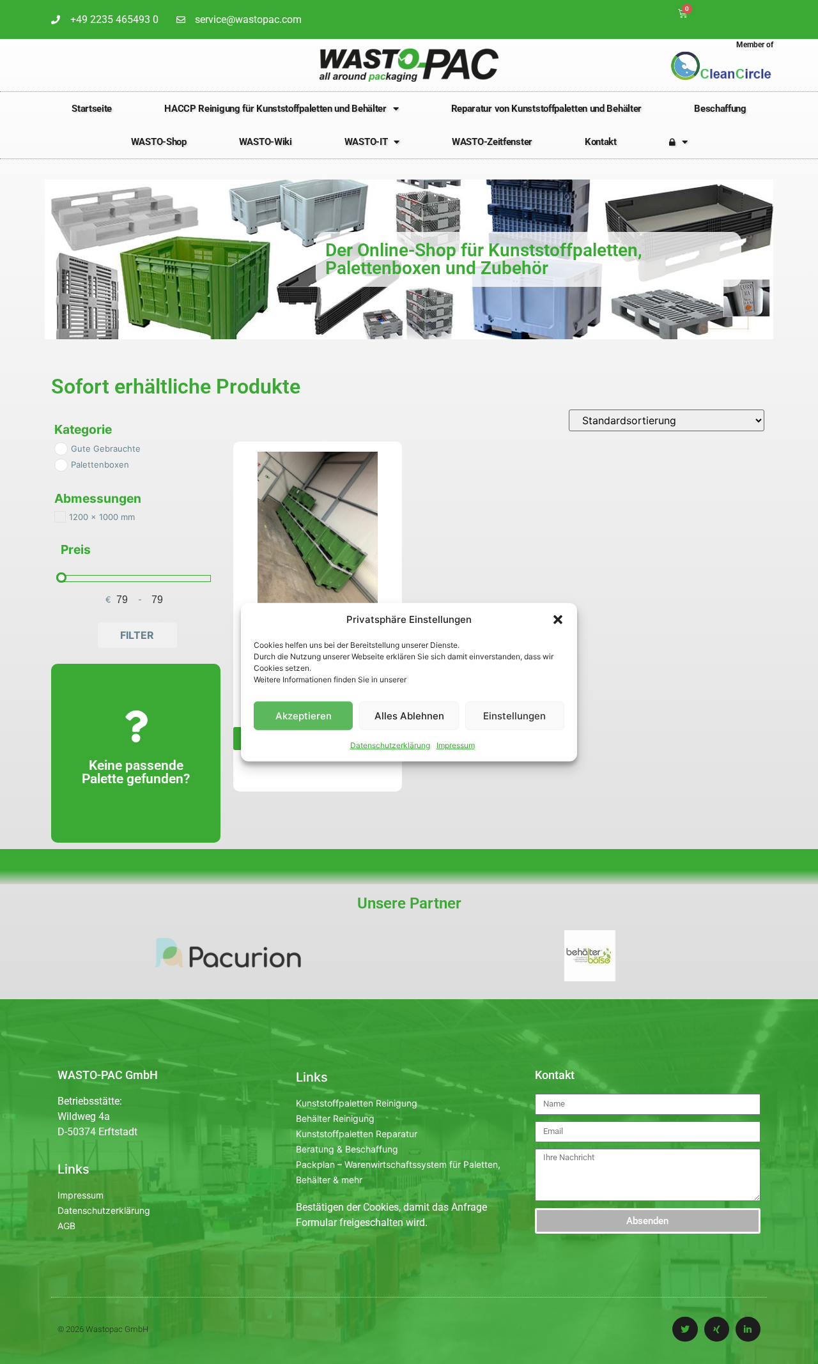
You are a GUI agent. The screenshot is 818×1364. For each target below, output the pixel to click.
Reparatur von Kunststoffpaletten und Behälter (546, 108)
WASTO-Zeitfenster (492, 142)
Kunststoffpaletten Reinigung (356, 1103)
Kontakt (601, 142)
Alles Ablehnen (409, 715)
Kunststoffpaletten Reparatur (356, 1133)
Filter (137, 635)
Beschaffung (720, 108)
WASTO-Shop (159, 142)
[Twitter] (684, 1329)
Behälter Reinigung (335, 1118)
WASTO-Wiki (265, 142)
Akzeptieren (303, 715)
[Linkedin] (748, 1329)
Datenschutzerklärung (390, 745)
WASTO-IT (366, 142)
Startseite (92, 108)
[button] (558, 619)
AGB (66, 1225)
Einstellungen (514, 715)
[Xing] (716, 1329)
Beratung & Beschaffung (347, 1149)
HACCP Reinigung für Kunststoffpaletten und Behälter (275, 108)
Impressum (455, 745)
